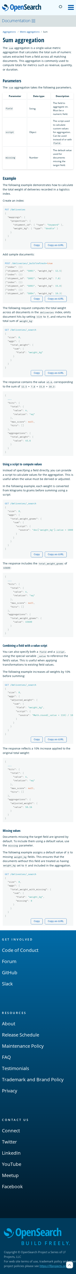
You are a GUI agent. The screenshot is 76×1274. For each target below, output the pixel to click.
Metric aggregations (30, 31)
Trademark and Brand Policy (33, 1079)
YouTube (11, 1164)
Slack (7, 983)
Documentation (16, 20)
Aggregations (9, 31)
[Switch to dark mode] (60, 7)
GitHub (9, 972)
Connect (11, 1130)
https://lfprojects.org (53, 1266)
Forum (9, 961)
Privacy (9, 1090)
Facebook (12, 1186)
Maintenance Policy (23, 1046)
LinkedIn (11, 1153)
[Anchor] (23, 80)
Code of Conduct (20, 950)
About (8, 1023)
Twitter (9, 1141)
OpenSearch (22, 8)
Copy (37, 245)
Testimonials (15, 1068)
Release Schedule (20, 1034)
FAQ (6, 1057)
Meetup (10, 1175)
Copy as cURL (56, 245)
